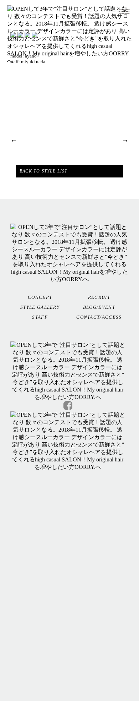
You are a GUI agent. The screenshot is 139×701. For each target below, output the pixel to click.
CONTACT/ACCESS (99, 317)
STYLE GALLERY (40, 307)
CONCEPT (40, 297)
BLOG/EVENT (99, 307)
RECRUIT (99, 297)
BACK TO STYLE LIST (44, 171)
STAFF (40, 317)
